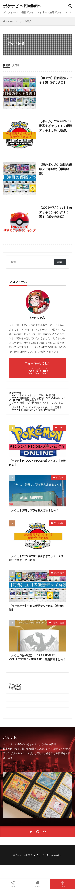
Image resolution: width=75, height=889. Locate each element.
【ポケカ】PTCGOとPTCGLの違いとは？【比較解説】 (37, 462)
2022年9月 (15, 686)
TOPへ (62, 886)
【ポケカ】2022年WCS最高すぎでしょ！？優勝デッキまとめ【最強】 (55, 125)
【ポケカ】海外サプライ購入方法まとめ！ (34, 510)
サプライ (60, 477)
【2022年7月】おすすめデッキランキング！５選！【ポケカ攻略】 (55, 212)
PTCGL (61, 427)
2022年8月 (15, 689)
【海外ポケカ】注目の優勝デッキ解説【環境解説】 (55, 168)
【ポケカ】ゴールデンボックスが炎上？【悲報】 (35, 407)
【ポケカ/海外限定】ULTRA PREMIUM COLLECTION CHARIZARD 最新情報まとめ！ (37, 399)
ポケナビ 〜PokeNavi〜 (22, 6)
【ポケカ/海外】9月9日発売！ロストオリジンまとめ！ (36, 403)
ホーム (38, 886)
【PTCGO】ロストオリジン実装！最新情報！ (33, 395)
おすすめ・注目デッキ (49, 12)
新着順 (6, 65)
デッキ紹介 (26, 21)
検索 (59, 262)
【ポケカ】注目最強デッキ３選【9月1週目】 (55, 80)
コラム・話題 (58, 622)
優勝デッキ (27, 12)
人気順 (15, 65)
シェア (13, 886)
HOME (10, 21)
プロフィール (10, 12)
